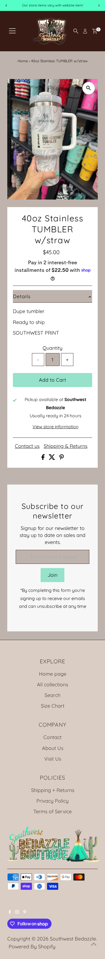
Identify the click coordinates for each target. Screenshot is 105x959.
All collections (52, 684)
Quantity (52, 348)
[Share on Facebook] (43, 458)
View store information (55, 427)
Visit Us (52, 759)
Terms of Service (52, 811)
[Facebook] (9, 912)
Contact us (27, 446)
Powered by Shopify (32, 946)
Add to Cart (52, 380)
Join (52, 575)
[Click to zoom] (88, 88)
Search (52, 695)
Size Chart (52, 706)
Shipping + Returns (52, 790)
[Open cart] (95, 31)
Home (23, 61)
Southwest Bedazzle (73, 938)
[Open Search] (75, 31)
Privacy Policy (52, 801)
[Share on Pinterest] (61, 458)
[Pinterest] (25, 912)
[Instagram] (17, 912)
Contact (52, 737)
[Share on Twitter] (53, 458)
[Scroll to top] (93, 943)
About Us (52, 748)
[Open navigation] (12, 31)
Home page (52, 674)
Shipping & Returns (65, 446)
